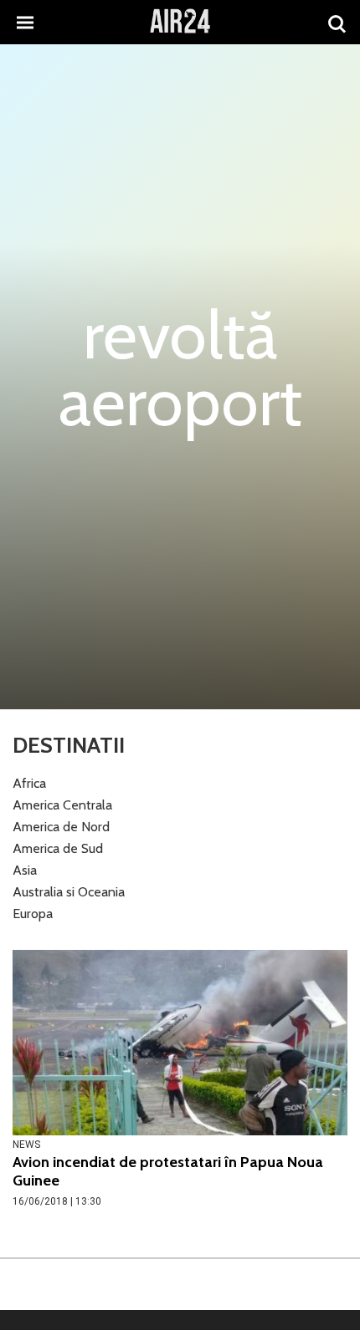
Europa (33, 913)
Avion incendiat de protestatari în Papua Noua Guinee (168, 1171)
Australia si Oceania (69, 892)
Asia (25, 870)
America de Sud (58, 848)
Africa (29, 783)
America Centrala (62, 805)
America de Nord (61, 827)
